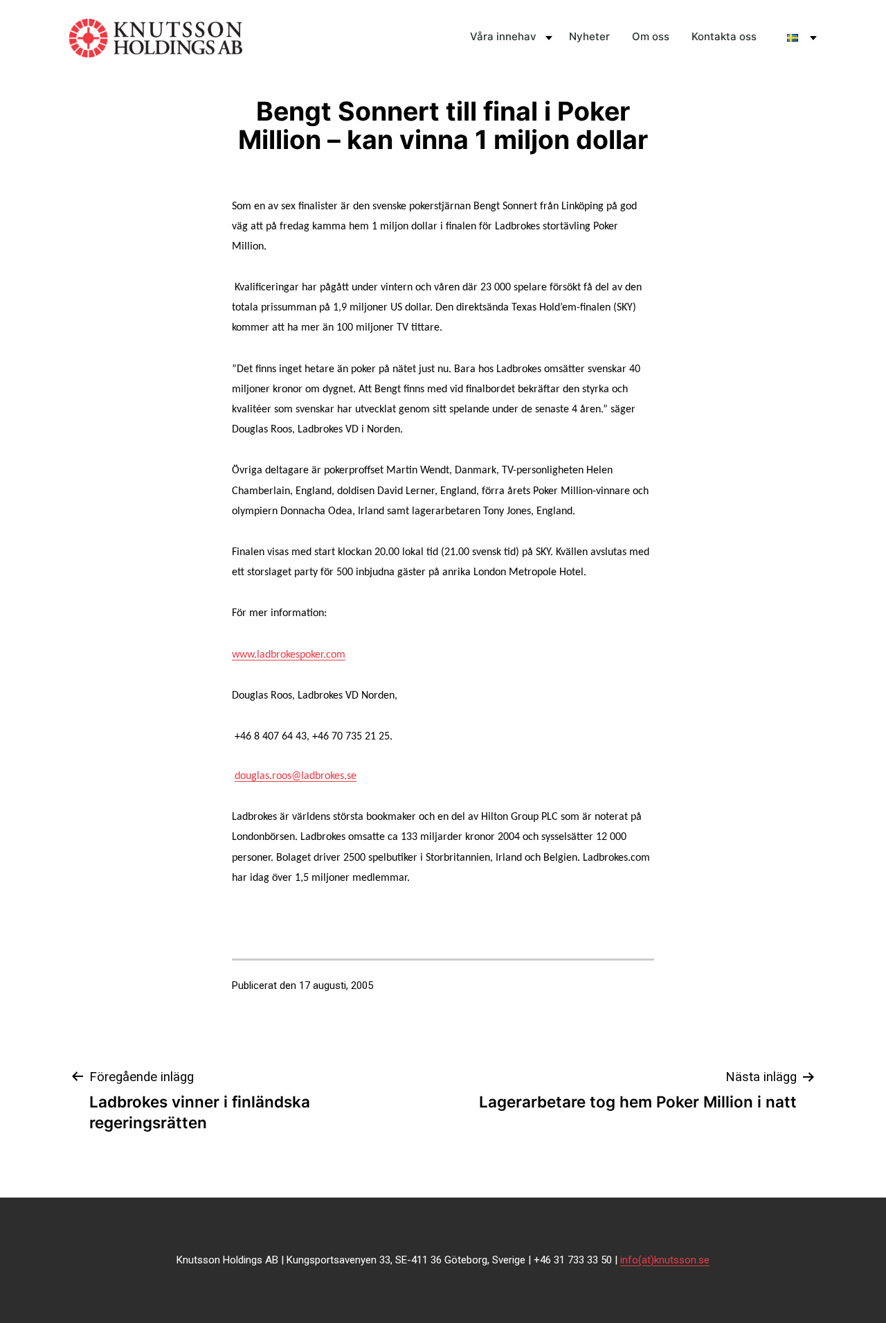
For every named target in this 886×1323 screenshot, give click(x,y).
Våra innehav (503, 36)
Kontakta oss (724, 36)
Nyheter (589, 36)
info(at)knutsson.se (664, 1260)
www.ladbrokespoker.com (288, 654)
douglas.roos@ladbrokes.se (295, 776)
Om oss (650, 36)
